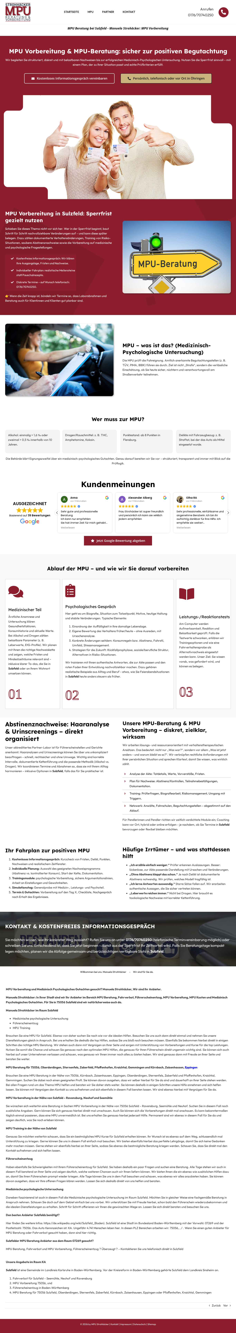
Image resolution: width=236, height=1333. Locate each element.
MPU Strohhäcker (100, 1324)
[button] (228, 512)
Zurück (216, 1305)
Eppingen (191, 1067)
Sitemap (152, 1324)
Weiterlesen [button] (68, 527)
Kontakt (115, 1324)
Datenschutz (139, 1324)
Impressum (125, 1324)
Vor (225, 1305)
